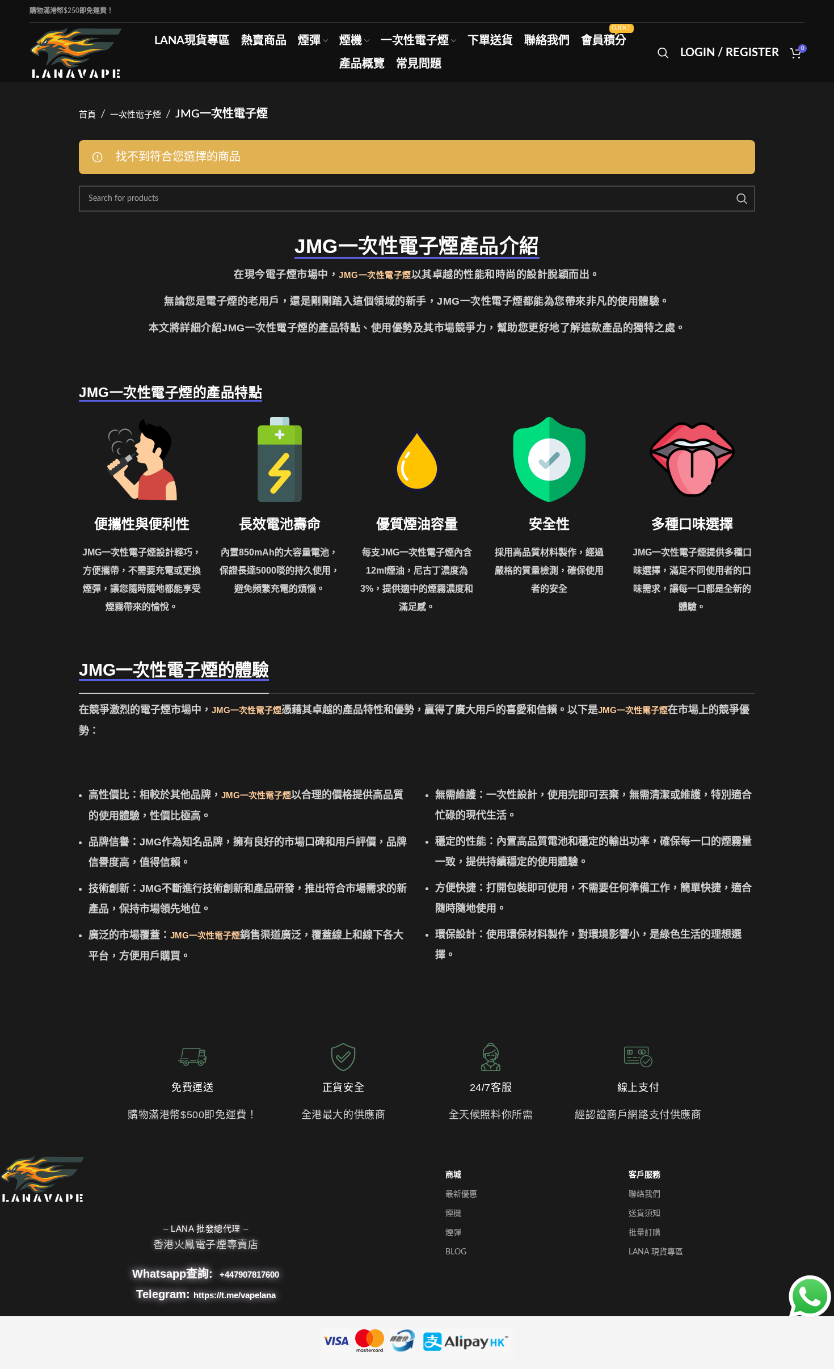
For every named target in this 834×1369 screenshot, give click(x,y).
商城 (453, 1175)
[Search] (663, 52)
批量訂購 (644, 1233)
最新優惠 (461, 1194)
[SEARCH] (742, 199)
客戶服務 (644, 1175)
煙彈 (453, 1233)
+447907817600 (249, 1274)
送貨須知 (644, 1214)
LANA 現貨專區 (656, 1252)
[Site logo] (76, 52)
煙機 (453, 1214)
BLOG (455, 1252)
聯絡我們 (644, 1194)
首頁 (87, 115)
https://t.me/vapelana (234, 1295)
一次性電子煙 (135, 115)
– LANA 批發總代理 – (205, 1228)
